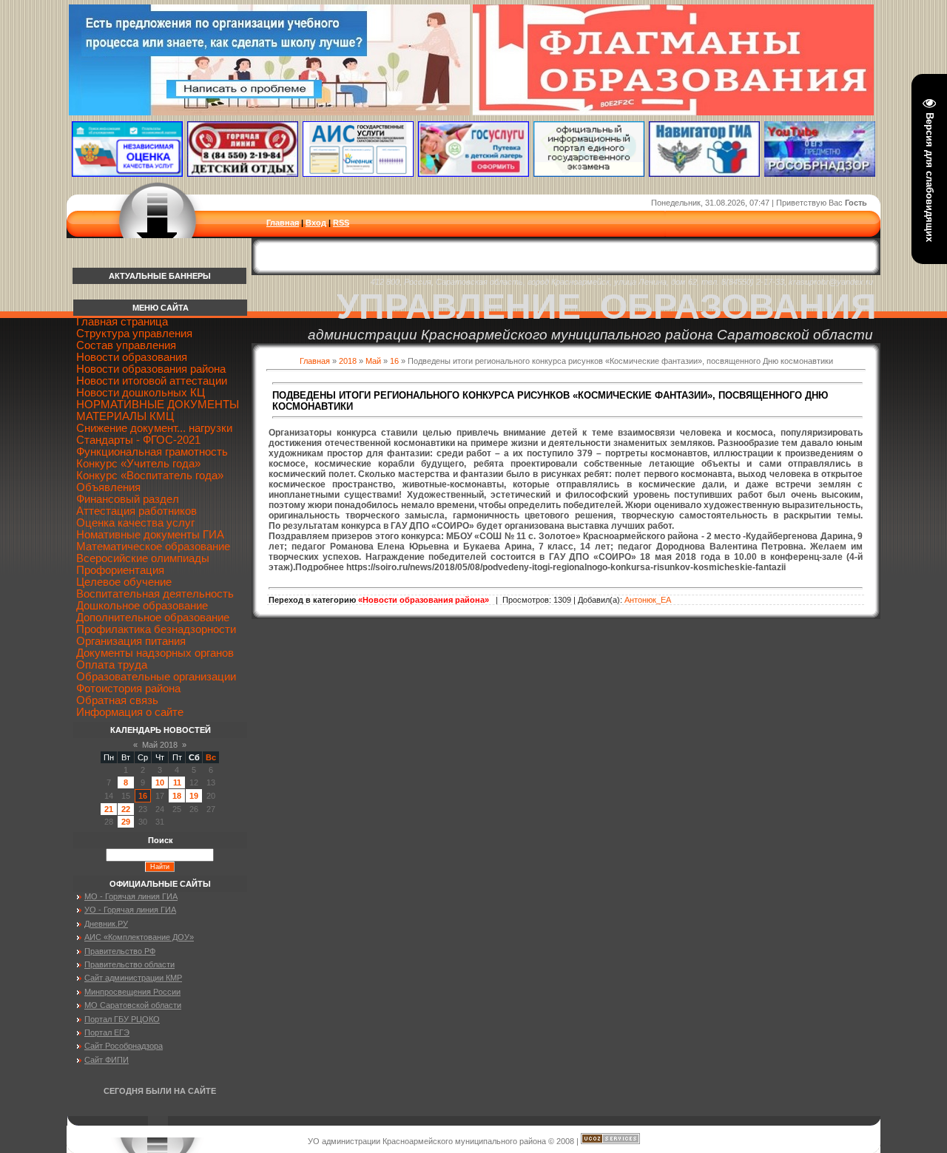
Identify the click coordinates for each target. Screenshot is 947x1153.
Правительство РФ (119, 951)
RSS (341, 222)
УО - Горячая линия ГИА (130, 909)
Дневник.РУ (106, 923)
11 (177, 782)
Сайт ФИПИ (106, 1059)
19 (193, 795)
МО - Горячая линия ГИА (131, 896)
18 (176, 795)
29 (125, 821)
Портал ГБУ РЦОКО (122, 1019)
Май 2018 (160, 744)
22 (125, 809)
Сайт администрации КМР (133, 977)
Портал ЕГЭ (106, 1032)
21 (108, 809)
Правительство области (129, 964)
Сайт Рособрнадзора (123, 1045)
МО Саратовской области (132, 1005)
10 (159, 782)
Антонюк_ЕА (647, 599)
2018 (348, 360)
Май (373, 360)
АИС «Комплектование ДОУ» (139, 937)
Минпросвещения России (132, 991)
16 (394, 360)
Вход (316, 222)
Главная (282, 222)
